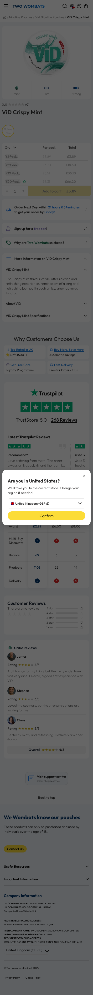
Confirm (47, 515)
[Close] (46, 476)
